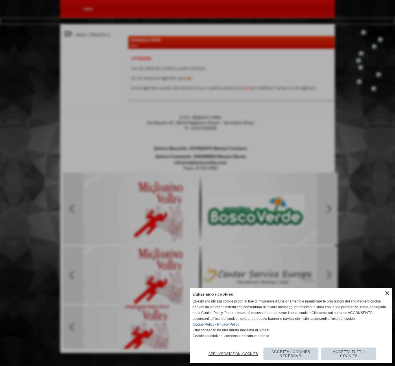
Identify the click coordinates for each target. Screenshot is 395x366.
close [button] (387, 293)
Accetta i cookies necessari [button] (291, 354)
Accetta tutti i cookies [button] (349, 354)
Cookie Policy (203, 324)
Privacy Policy (228, 324)
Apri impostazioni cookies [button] (233, 354)
